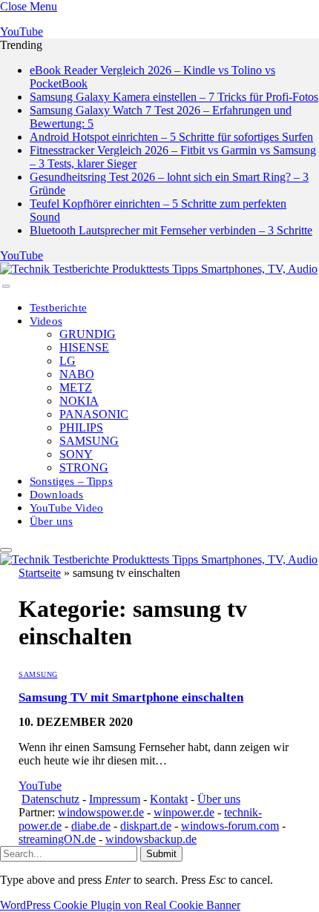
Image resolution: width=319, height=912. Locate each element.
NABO (76, 374)
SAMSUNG (89, 440)
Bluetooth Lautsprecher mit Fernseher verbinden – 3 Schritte (171, 230)
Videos (46, 321)
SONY (76, 454)
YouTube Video (66, 508)
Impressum (114, 799)
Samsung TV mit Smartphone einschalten (131, 697)
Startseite (40, 572)
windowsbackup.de (151, 839)
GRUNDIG (87, 334)
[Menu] (6, 286)
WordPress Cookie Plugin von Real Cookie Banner (120, 905)
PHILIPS (81, 427)
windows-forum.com (230, 825)
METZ (75, 387)
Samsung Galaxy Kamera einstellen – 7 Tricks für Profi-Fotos (174, 96)
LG (67, 360)
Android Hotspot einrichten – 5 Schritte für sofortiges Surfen (171, 136)
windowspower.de (101, 812)
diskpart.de (145, 825)
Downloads (57, 494)
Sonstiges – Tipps (71, 481)
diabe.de (91, 825)
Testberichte (58, 308)
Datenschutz (50, 799)
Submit (161, 853)
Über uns (51, 521)
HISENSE (84, 347)
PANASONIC (93, 414)
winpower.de (184, 812)
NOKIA (79, 400)
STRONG (83, 467)
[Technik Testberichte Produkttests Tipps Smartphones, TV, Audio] (159, 268)
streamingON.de (57, 839)
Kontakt (169, 799)
